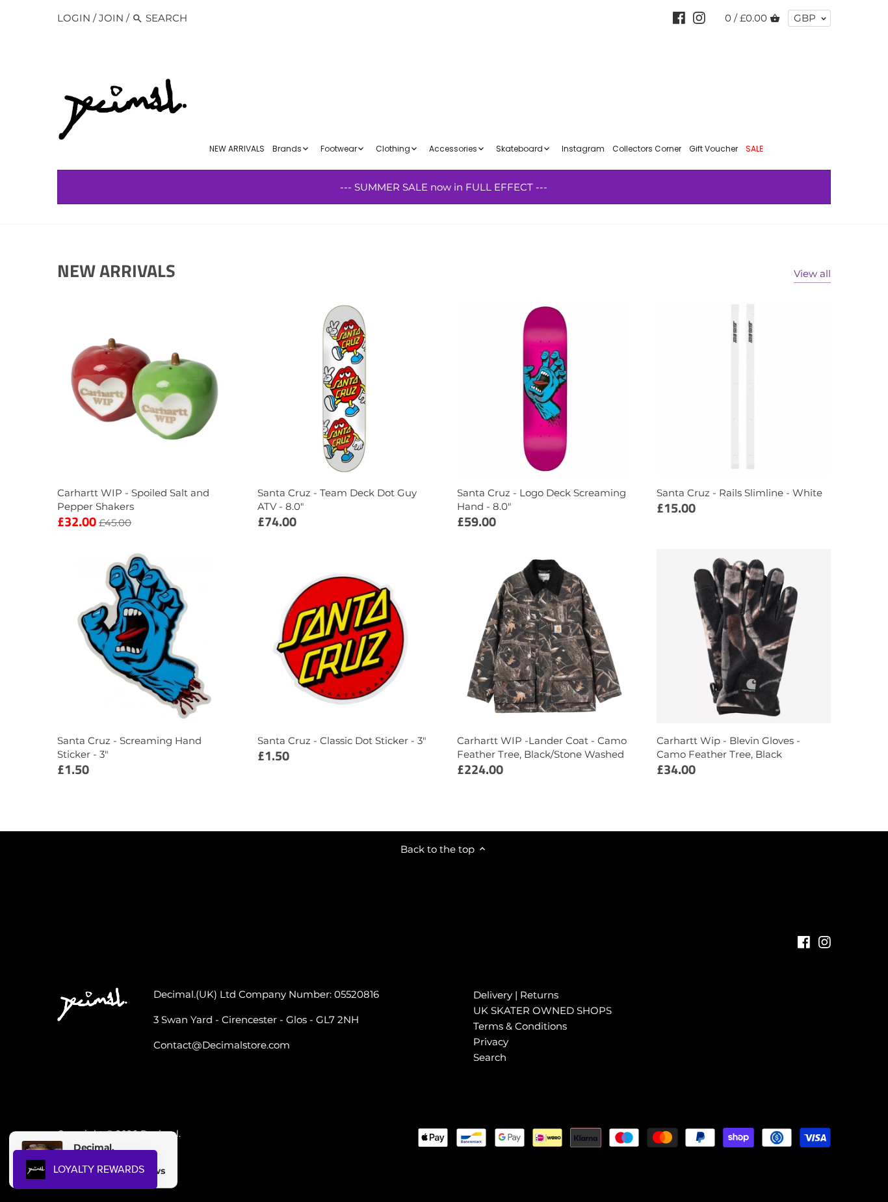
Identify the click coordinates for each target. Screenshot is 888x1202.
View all (812, 273)
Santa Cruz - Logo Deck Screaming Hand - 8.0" (541, 500)
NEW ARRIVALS (116, 270)
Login (73, 18)
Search (489, 1057)
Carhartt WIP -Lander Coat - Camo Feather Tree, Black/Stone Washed (542, 747)
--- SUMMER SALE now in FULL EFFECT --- (443, 187)
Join (111, 18)
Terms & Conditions (520, 1026)
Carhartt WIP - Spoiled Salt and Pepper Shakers (133, 500)
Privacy (490, 1041)
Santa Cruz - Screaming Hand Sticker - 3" (129, 747)
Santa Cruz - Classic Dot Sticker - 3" (341, 740)
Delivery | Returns (515, 995)
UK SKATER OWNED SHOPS (542, 1010)
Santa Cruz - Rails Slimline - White (739, 493)
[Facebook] (679, 17)
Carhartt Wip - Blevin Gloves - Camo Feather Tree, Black (728, 747)
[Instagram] (699, 17)
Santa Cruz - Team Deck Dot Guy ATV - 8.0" (337, 500)
